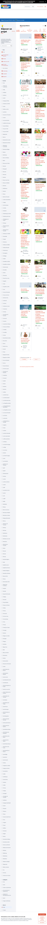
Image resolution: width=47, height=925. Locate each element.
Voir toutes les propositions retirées (27, 366)
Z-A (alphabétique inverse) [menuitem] (29, 30)
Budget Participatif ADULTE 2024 (8, 20)
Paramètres (42, 922)
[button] (3, 50)
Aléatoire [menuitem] (13, 31)
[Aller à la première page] (9, 6)
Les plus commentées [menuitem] (35, 31)
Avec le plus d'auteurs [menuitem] (44, 30)
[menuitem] (6, 46)
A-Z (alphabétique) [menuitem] (23, 31)
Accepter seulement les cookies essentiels (42, 918)
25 (30, 357)
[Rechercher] (33, 6)
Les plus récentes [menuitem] (18, 31)
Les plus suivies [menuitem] (40, 30)
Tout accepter (42, 914)
